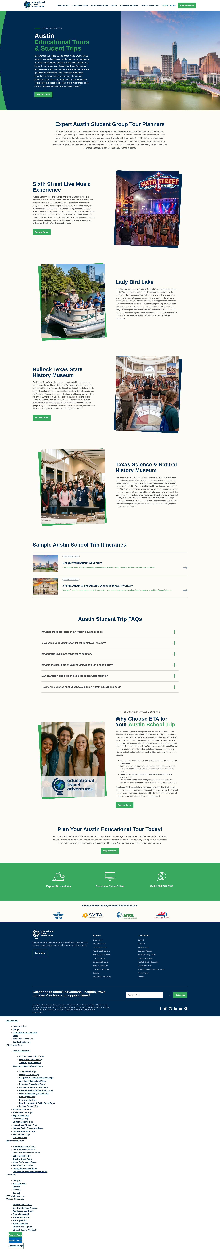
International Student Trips (25, 1125)
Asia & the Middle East (23, 1039)
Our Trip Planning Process (25, 1208)
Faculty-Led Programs (101, 951)
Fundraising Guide (21, 1214)
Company (17, 1180)
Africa (15, 1036)
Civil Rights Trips (27, 1097)
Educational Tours (80, 5)
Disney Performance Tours (25, 1168)
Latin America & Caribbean (25, 1032)
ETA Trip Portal (20, 1220)
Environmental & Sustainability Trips (36, 1090)
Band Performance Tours (24, 1146)
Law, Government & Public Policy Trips (37, 1103)
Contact (141, 940)
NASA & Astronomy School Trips (34, 1094)
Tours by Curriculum (100, 966)
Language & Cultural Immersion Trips (36, 1078)
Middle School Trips (22, 1109)
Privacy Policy (143, 973)
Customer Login (16, 1246)
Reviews (16, 1190)
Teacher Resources (149, 5)
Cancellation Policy (145, 966)
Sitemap (141, 977)
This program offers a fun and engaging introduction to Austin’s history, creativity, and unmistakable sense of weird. (108, 567)
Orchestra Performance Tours (26, 1153)
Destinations (62, 5)
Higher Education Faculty (30, 1060)
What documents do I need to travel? (151, 969)
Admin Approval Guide (23, 1211)
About (114, 5)
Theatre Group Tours (22, 1159)
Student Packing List (22, 1227)
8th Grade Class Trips (23, 1112)
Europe (16, 1029)
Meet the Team (143, 947)
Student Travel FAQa (22, 1205)
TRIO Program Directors (30, 1063)
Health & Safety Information (148, 962)
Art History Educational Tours (32, 1081)
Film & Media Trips (27, 1100)
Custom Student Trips (23, 1122)
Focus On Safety (20, 1224)
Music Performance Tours (24, 1162)
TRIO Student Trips (21, 1134)
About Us (141, 944)
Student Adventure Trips (24, 1131)
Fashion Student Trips (29, 1106)
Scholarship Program (101, 962)
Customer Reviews (145, 951)
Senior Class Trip (21, 1119)
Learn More (40, 953)
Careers (96, 973)
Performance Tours (99, 5)
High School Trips (21, 1116)
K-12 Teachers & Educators (31, 1056)
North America (19, 1026)
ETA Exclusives (99, 958)
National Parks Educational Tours (28, 1128)
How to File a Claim (145, 958)
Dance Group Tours (21, 1156)
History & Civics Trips (29, 1075)
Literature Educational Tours (32, 1084)
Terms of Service (81, 1007)
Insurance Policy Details (147, 955)
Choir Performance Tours (24, 1150)
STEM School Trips (28, 1071)
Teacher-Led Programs (101, 955)
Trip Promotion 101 (21, 1217)
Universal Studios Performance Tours (30, 1172)
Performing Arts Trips (23, 1165)
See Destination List (22, 1042)
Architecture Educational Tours (33, 1087)
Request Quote (187, 5)
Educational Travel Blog (102, 977)
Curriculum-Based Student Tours (28, 1066)
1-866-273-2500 (168, 5)
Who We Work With (22, 1051)
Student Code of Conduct (24, 1230)
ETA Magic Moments (129, 5)
